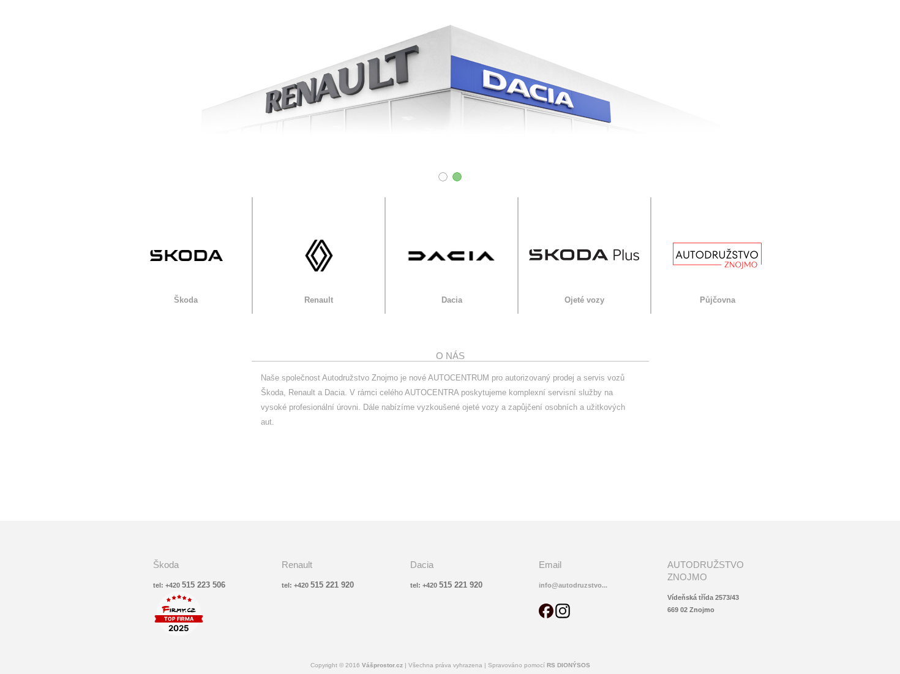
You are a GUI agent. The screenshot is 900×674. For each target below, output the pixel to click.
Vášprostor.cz (383, 665)
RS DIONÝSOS (568, 665)
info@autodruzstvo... (573, 585)
